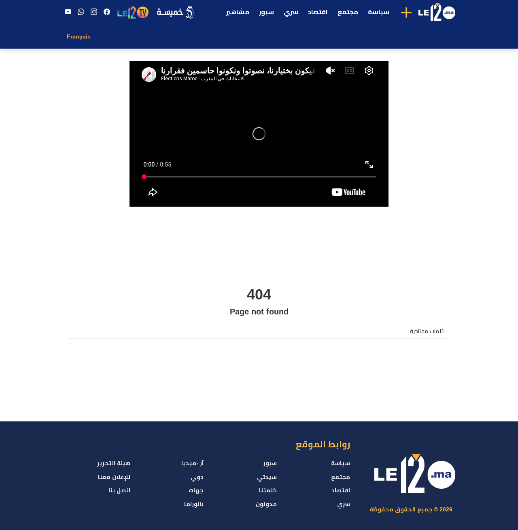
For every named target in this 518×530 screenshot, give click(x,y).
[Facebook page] (107, 12)
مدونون (266, 504)
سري (291, 12)
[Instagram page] (94, 12)
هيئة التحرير (113, 463)
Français (79, 36)
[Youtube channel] (68, 12)
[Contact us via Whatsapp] (81, 12)
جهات (196, 490)
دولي (197, 477)
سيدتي (267, 477)
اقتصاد (318, 12)
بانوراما (194, 504)
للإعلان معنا (114, 477)
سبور (266, 12)
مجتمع (348, 12)
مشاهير (237, 12)
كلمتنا (268, 490)
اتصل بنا (119, 490)
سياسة (378, 12)
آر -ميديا (192, 463)
